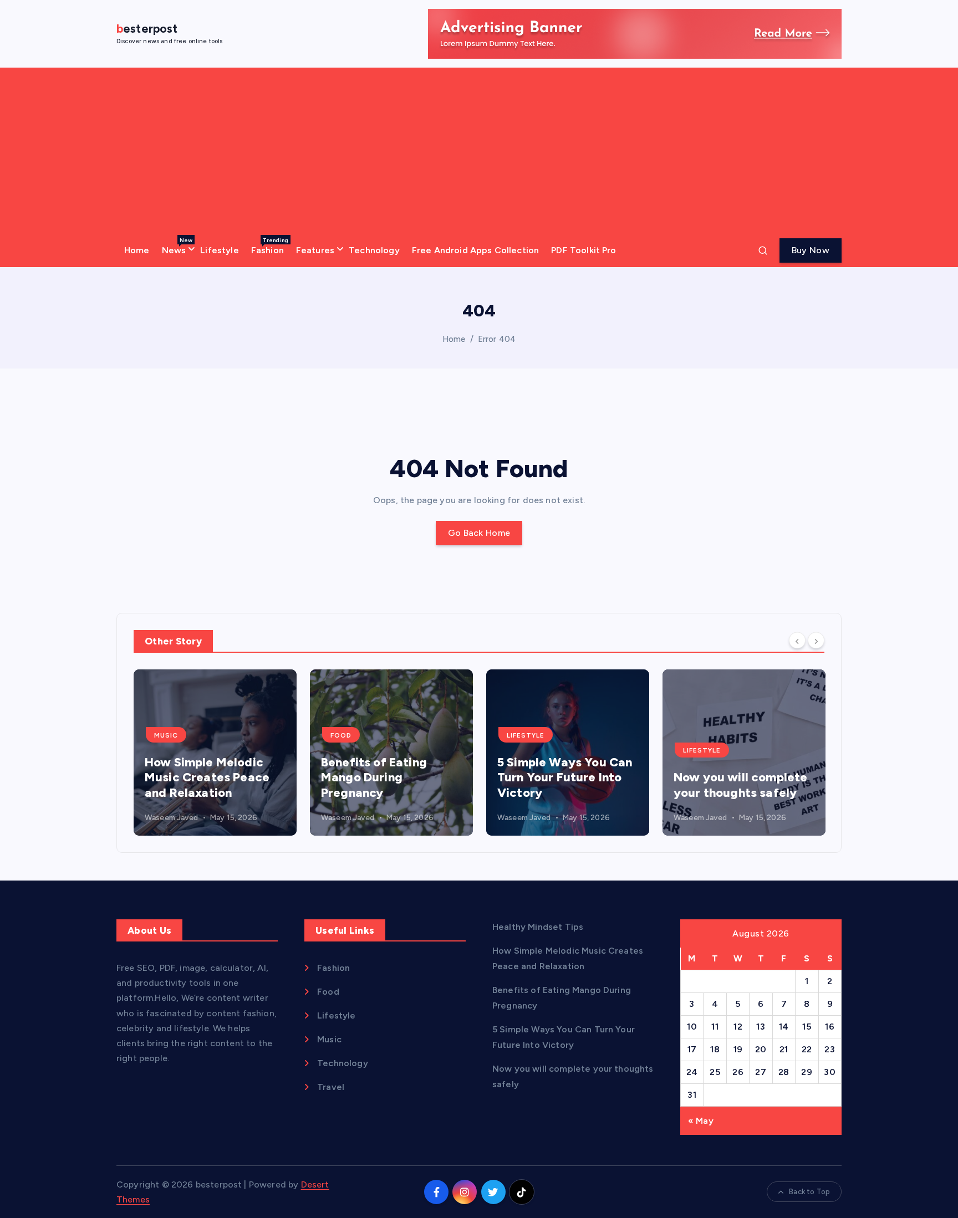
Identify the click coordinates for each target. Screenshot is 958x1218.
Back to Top (809, 1192)
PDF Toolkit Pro (583, 250)
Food (340, 735)
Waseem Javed (171, 817)
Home (137, 250)
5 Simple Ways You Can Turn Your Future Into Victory (564, 777)
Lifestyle (219, 250)
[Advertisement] (479, 150)
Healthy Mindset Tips (537, 927)
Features (315, 250)
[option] (215, 752)
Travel (330, 1087)
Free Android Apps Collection (475, 250)
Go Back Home (479, 533)
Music (166, 735)
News (177, 246)
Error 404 (497, 339)
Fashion (269, 246)
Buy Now (810, 250)
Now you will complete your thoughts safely (740, 785)
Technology (374, 250)
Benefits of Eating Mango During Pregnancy (374, 777)
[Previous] (797, 640)
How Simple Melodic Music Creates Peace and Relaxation (207, 777)
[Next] (816, 640)
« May (701, 1120)
